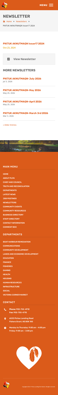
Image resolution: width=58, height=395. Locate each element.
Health (6, 275)
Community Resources (14, 211)
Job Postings (10, 199)
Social (6, 291)
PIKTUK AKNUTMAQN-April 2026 (22, 101)
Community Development (15, 250)
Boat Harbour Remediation (16, 242)
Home (5, 174)
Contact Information (14, 223)
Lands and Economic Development (20, 254)
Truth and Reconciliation (16, 186)
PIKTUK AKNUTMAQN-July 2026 (22, 78)
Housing (7, 279)
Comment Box (10, 227)
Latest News (9, 195)
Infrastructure (11, 287)
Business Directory (13, 215)
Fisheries (8, 266)
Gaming (6, 270)
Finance (7, 262)
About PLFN (9, 178)
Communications (11, 246)
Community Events (12, 207)
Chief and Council (12, 182)
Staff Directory (11, 219)
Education (8, 258)
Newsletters (9, 203)
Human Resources (12, 283)
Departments (10, 190)
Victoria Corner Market (15, 295)
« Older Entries (9, 125)
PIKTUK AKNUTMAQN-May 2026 (22, 90)
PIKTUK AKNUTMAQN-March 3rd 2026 (25, 113)
